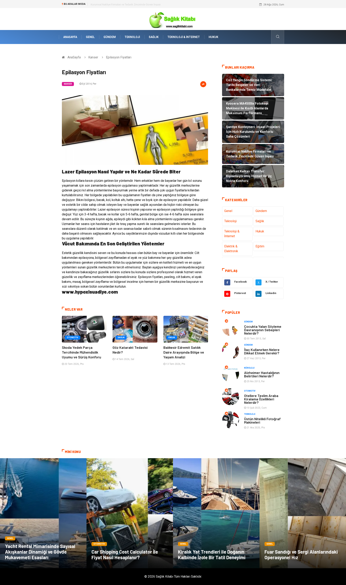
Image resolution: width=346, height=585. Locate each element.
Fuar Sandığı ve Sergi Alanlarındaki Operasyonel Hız (301, 554)
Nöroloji (249, 368)
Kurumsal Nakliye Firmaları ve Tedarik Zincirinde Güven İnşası (126, 4)
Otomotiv (72, 337)
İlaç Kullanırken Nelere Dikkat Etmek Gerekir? (262, 351)
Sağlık (154, 37)
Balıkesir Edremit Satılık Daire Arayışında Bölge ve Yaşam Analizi (183, 352)
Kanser (93, 57)
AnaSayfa (70, 37)
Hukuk (213, 37)
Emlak (171, 337)
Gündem (110, 37)
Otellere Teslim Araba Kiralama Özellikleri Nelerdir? (261, 399)
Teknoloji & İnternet (183, 37)
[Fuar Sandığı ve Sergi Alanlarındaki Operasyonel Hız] (303, 513)
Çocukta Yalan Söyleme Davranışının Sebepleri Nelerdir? (262, 329)
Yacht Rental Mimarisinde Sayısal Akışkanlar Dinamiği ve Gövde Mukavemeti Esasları (40, 551)
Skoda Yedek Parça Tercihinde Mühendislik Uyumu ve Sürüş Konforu (81, 352)
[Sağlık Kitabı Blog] (173, 19)
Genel (90, 37)
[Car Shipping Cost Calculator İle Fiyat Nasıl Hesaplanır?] (129, 513)
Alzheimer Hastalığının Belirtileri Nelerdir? (262, 374)
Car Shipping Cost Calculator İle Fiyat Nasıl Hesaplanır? (125, 554)
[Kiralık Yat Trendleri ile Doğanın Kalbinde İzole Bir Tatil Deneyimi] (216, 513)
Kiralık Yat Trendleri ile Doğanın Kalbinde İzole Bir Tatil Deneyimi (211, 554)
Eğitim (259, 246)
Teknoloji (132, 37)
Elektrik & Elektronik (231, 248)
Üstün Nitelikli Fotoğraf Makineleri (262, 420)
